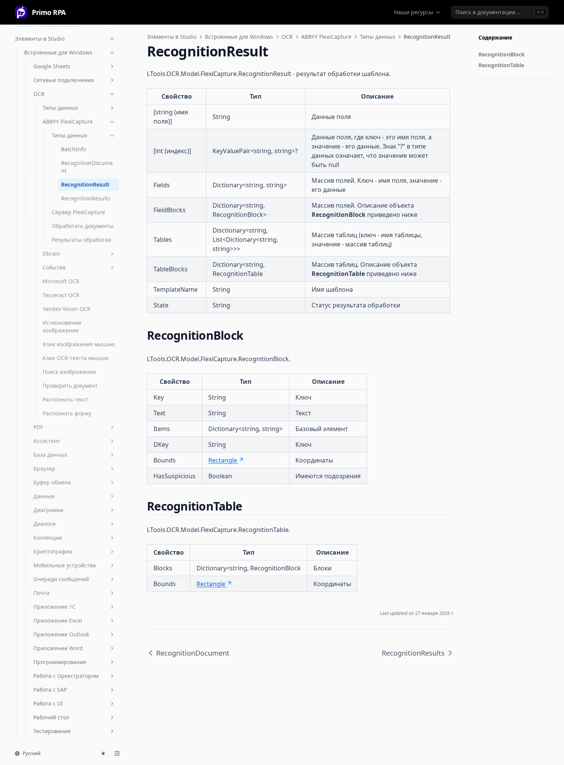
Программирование (59, 662)
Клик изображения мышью (79, 344)
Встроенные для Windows (58, 52)
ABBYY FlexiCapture (68, 121)
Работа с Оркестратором (66, 675)
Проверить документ (70, 385)
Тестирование (52, 731)
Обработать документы (83, 226)
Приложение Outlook (61, 634)
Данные (43, 496)
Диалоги (44, 523)
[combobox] (500, 12)
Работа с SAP (50, 689)
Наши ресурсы (413, 12)
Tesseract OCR (61, 295)
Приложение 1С (54, 606)
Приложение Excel (57, 620)
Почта (41, 592)
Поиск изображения (69, 371)
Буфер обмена (52, 482)
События (54, 267)
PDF (38, 427)
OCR (39, 93)
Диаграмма (48, 510)
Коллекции (47, 537)
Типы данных (60, 107)
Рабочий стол (51, 717)
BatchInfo (73, 149)
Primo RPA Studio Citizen (46, 24)
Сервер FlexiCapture (78, 212)
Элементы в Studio (39, 38)
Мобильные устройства (64, 565)
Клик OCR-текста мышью (76, 358)
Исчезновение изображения (62, 326)
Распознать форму (67, 413)
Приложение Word (58, 648)
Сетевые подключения (63, 80)
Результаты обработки (81, 239)
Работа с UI (48, 703)
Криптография (52, 551)
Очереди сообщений (61, 579)
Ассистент (46, 440)
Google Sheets (51, 66)
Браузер (44, 468)
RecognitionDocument (87, 166)
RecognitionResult (85, 184)
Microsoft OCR (61, 281)
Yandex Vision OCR (67, 308)
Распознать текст (65, 399)
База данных (50, 454)
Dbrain (51, 253)
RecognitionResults (85, 198)
